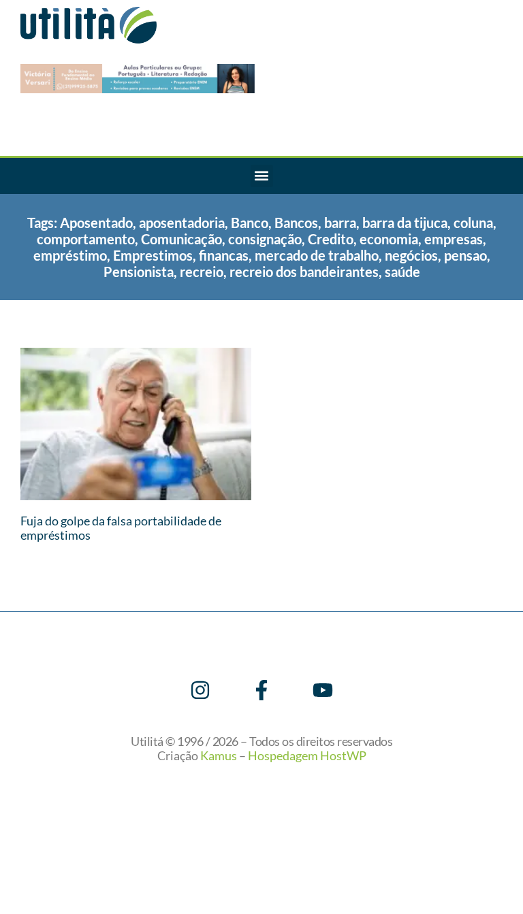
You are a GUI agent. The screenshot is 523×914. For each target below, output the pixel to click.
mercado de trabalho (317, 255)
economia (389, 239)
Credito (330, 239)
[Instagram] (200, 690)
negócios (411, 255)
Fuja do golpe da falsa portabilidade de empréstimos (120, 528)
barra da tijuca (404, 222)
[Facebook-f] (261, 690)
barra (340, 222)
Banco (249, 222)
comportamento (86, 239)
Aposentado (96, 222)
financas (224, 255)
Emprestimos (153, 255)
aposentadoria (182, 222)
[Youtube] (322, 690)
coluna (473, 222)
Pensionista (139, 271)
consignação (265, 239)
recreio (201, 271)
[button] (262, 176)
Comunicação (181, 239)
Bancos (296, 222)
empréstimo (70, 255)
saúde (402, 271)
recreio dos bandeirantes (304, 271)
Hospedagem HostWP (307, 755)
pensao (465, 255)
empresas (453, 239)
